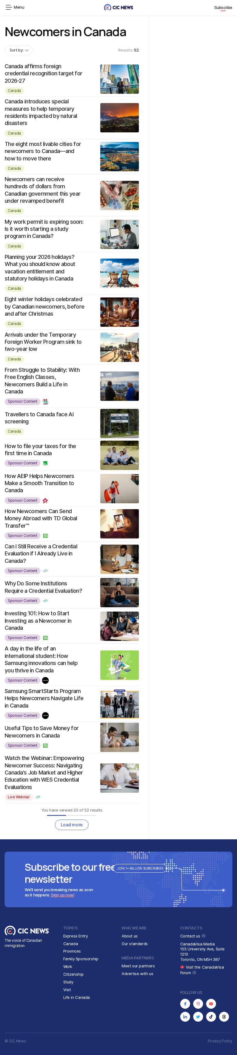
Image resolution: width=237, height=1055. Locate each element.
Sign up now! (62, 894)
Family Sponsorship (80, 958)
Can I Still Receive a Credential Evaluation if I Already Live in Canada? (41, 553)
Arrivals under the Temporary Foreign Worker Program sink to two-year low (43, 341)
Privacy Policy (220, 1041)
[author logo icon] (46, 401)
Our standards (135, 943)
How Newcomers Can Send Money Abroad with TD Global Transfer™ (41, 518)
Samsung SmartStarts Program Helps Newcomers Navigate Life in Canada (44, 698)
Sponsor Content (22, 401)
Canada (14, 90)
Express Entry (75, 935)
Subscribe (223, 7)
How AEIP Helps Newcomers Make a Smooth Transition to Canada (39, 483)
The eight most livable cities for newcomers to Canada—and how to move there (43, 151)
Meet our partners (138, 965)
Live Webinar (19, 797)
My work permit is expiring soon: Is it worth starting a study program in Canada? (44, 228)
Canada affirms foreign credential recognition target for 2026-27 (43, 73)
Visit (67, 989)
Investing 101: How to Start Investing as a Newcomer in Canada (38, 620)
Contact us (191, 935)
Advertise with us (137, 973)
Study (68, 981)
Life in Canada (76, 997)
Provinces (72, 951)
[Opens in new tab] (185, 1004)
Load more (72, 824)
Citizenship (73, 974)
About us (130, 935)
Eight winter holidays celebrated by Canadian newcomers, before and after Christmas (44, 306)
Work (67, 966)
